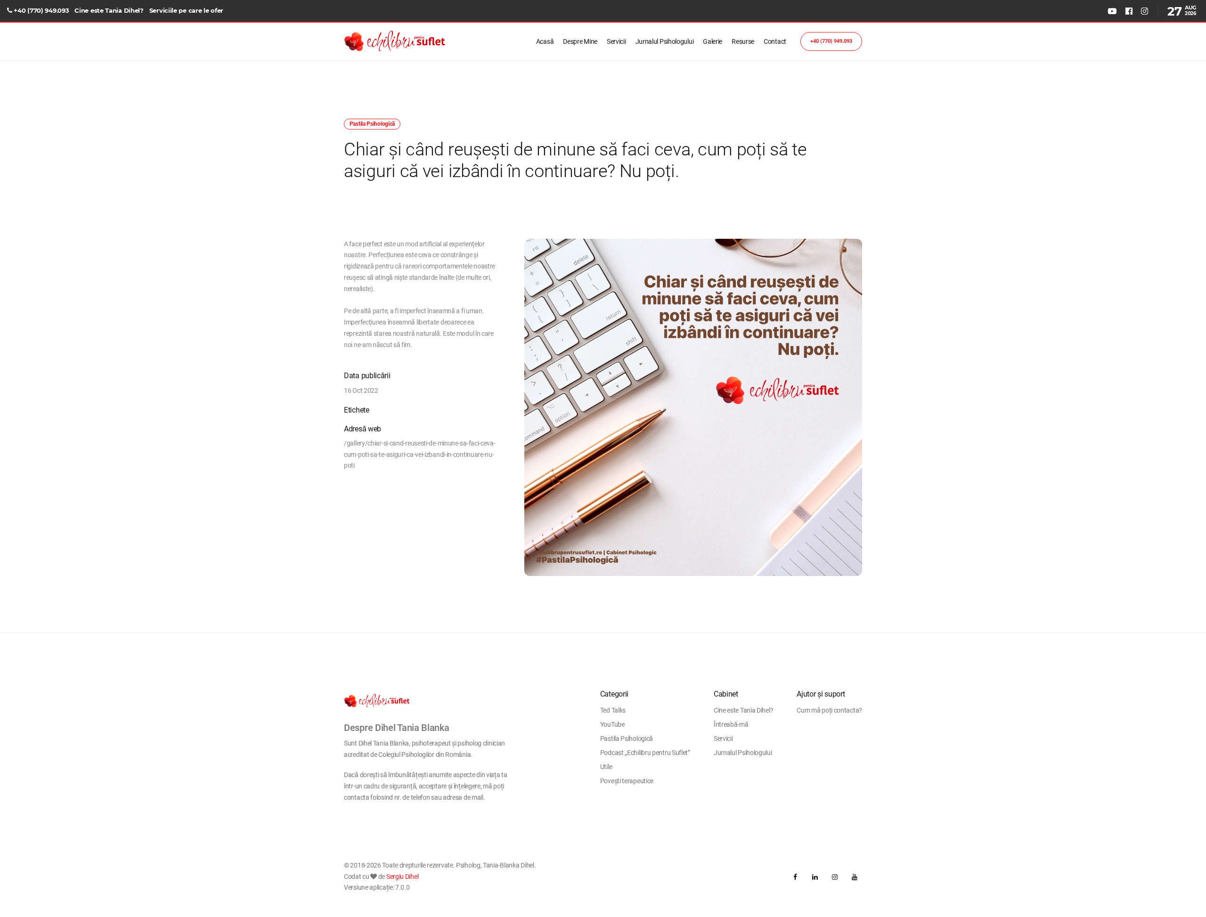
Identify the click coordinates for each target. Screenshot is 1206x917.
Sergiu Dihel (402, 876)
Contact (775, 41)
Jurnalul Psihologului (665, 41)
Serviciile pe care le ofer (186, 10)
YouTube (612, 724)
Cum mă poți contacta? (829, 710)
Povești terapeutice (626, 781)
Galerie (712, 41)
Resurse (743, 41)
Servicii (616, 41)
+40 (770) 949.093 (41, 10)
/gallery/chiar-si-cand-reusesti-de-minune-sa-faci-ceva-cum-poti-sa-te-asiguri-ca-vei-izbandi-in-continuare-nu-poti (420, 454)
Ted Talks (613, 710)
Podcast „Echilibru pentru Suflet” (645, 752)
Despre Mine (580, 41)
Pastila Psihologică (626, 738)
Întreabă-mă (731, 724)
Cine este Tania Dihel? (108, 10)
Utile (606, 767)
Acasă (545, 41)
